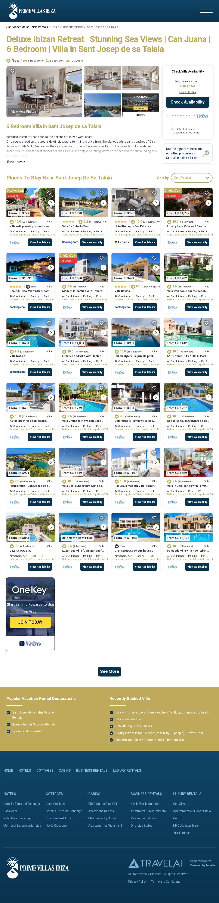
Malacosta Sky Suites (102, 818)
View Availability (40, 242)
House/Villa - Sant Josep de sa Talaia (30, 488)
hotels (24, 770)
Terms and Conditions (165, 882)
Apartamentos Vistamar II (105, 825)
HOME (8, 770)
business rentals (92, 770)
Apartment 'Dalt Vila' (101, 811)
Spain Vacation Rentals (27, 731)
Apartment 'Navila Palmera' (148, 811)
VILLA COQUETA (20, 551)
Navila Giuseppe (56, 825)
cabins (65, 770)
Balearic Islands (73, 27)
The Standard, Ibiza (58, 818)
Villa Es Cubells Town (76, 226)
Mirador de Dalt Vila (143, 818)
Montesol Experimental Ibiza (22, 825)
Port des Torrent (154, 235)
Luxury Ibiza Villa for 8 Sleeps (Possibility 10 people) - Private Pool (159, 733)
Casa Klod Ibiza (55, 804)
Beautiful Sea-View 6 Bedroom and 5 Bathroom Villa (29, 293)
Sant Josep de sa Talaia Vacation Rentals (34, 715)
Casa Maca (10, 811)
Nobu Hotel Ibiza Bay (16, 818)
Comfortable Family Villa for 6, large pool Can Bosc (134, 423)
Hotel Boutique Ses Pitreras (133, 226)
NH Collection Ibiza (185, 825)
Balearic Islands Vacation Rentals (33, 724)
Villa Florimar (181, 833)
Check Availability (188, 102)
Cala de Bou (100, 299)
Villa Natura (17, 356)
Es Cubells (99, 235)
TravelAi (211, 865)
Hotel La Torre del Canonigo (21, 804)
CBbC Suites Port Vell (102, 804)
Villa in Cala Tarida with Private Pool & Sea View (187, 488)
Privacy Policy (137, 882)
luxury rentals (127, 770)
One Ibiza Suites (141, 825)
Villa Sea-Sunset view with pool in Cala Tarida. (82, 488)
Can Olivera (180, 804)
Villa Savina (122, 291)
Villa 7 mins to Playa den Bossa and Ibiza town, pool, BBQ (82, 423)
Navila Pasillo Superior (145, 804)
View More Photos (23, 112)
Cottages (44, 770)
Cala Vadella (47, 235)
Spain (55, 27)
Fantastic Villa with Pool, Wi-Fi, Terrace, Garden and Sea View (187, 553)
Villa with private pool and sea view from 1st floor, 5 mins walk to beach (162, 712)
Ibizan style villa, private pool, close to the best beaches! (134, 358)
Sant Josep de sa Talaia (102, 27)
